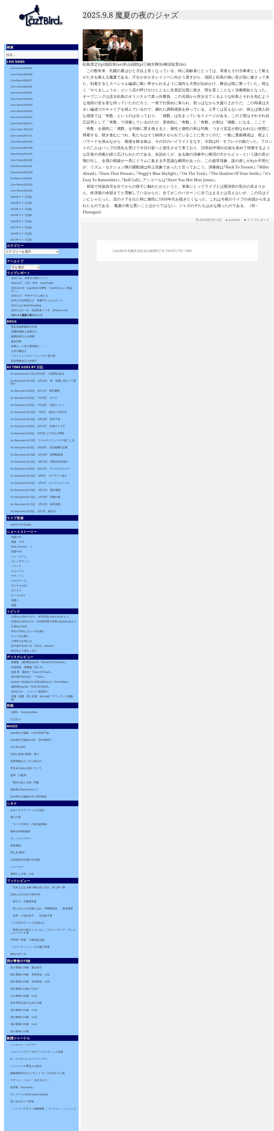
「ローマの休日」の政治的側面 (28, 824)
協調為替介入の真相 (23, 336)
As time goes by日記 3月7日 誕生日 (33, 511)
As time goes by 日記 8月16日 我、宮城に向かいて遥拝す (43, 382)
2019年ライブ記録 (21, 215)
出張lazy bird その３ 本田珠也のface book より (40, 616)
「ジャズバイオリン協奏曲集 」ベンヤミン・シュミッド (43, 1108)
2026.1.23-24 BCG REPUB (25, 894)
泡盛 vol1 (17, 541)
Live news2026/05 (21, 92)
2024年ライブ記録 (21, 197)
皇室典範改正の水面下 (24, 360)
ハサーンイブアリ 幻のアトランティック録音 (36, 1051)
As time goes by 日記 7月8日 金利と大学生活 (38, 412)
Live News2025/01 (21, 190)
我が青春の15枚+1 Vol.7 (24, 988)
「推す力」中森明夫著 (23, 901)
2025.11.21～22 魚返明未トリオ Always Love (39, 310)
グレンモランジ (20, 561)
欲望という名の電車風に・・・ (29, 346)
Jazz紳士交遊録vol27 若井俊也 (28, 796)
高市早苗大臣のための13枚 (26, 1002)
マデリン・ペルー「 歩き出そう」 (30, 1080)
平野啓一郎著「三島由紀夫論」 (28, 939)
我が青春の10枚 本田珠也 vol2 (30, 974)
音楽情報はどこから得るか (26, 761)
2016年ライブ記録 (21, 233)
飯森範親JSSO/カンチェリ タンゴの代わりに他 (37, 1073)
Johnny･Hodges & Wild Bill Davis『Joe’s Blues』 (40, 681)
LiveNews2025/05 (21, 166)
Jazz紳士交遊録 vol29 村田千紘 (29, 732)
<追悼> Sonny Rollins (24, 712)
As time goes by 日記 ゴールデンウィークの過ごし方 (42, 440)
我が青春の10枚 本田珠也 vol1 (30, 981)
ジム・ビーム (19, 556)
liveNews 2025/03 (21, 178)
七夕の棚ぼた (19, 350)
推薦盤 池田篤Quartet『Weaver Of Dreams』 (40, 662)
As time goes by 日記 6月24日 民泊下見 (35, 419)
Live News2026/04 (21, 99)
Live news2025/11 (21, 135)
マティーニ (17, 575)
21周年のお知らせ (21, 641)
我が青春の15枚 (19, 1031)
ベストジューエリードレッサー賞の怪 (33, 355)
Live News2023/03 (21, 105)
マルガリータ (19, 580)
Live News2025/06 (21, 160)
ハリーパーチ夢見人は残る (26, 1066)
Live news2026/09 (21, 68)
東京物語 (15, 845)
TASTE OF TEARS (20, 524)
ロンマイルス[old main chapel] (29, 1094)
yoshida (234, 220)
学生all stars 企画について (26, 768)
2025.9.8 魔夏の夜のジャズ (27, 315)
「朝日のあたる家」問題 (24, 782)
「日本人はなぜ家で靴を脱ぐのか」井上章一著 (37, 887)
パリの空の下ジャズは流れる (27, 922)
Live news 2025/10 (21, 129)
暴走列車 (16, 341)
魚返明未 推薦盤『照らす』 (28, 667)
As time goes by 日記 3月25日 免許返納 (35, 489)
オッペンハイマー (20, 838)
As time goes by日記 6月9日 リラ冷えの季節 (37, 433)
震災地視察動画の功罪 (24, 326)
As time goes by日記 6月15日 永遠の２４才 (37, 426)
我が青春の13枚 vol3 (23, 1017)
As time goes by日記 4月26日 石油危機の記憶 (39, 447)
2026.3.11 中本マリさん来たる (29, 295)
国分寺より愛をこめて (24, 650)
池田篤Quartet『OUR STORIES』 (31, 686)
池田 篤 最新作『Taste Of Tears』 (32, 671)
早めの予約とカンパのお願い (28, 631)
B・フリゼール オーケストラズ (28, 1058)
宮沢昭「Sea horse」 (22, 1087)
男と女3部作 (17, 852)
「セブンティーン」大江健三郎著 (30, 946)
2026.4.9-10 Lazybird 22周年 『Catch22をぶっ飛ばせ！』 (41, 289)
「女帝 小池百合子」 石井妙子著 (31, 915)
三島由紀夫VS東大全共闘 (25, 859)
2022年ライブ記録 (21, 209)
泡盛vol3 (16, 551)
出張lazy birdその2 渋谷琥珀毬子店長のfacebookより (43, 621)
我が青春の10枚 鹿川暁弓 (26, 967)
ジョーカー (16, 866)
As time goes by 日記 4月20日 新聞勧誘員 (38, 454)
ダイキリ (16, 590)
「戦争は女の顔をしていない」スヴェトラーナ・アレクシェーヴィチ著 (43, 931)
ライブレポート (258, 220)
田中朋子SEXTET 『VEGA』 (28, 676)
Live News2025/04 (21, 172)
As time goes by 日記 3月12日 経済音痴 (35, 504)
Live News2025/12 (21, 123)
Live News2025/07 (21, 154)
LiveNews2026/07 (21, 80)
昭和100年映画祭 (20, 831)
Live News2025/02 (21, 184)
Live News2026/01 (21, 117)
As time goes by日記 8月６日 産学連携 (35, 390)
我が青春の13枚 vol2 (23, 1024)
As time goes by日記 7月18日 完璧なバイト (37, 404)
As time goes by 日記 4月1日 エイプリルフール (39, 482)
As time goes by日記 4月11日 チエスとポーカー (40, 468)
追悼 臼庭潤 (18, 775)
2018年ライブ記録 (21, 221)
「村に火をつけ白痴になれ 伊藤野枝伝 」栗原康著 (41, 908)
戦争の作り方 (18, 954)
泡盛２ (15, 600)
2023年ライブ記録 (21, 203)
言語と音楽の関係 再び (24, 754)
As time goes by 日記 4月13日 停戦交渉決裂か (39, 461)
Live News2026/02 (21, 111)
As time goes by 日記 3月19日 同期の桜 (35, 496)
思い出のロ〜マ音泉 (22, 1101)
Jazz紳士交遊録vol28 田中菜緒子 (31, 739)
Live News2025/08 (21, 148)
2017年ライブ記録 (21, 227)
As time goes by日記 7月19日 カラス (33, 397)
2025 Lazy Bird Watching (26, 305)
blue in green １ (21, 546)
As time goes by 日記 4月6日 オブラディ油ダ (38, 475)
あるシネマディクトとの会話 (27, 810)
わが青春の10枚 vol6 (23, 995)
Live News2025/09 (21, 141)
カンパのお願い (20, 636)
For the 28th (17, 746)
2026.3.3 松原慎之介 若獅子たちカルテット (37, 300)
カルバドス (17, 571)
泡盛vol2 (16, 536)
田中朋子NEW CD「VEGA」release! (32, 645)
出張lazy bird (19, 626)
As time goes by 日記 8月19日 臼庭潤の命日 (37, 373)
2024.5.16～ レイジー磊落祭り (30, 691)
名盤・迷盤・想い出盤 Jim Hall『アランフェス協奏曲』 (42, 698)
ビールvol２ (18, 595)
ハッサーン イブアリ (23, 1044)
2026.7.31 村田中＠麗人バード (29, 278)
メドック (16, 565)
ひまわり (15, 719)
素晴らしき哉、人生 (22, 873)
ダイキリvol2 (19, 585)
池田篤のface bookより (24, 789)
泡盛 (13, 605)
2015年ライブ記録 (21, 239)
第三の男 (15, 817)
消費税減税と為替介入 (24, 331)
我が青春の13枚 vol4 (23, 1010)
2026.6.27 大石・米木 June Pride (32, 282)
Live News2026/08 (21, 74)
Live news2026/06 (21, 86)
